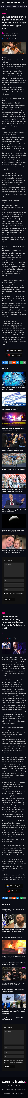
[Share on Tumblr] (12, 39)
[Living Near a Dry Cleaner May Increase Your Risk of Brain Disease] (14, 379)
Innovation (20, 6)
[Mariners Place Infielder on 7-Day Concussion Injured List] (14, 460)
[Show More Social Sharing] (15, 39)
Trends (4, 13)
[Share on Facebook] (3, 39)
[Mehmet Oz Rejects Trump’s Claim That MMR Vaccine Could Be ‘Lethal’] (14, 501)
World (2, 6)
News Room (7, 33)
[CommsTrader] (13, 2)
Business (8, 6)
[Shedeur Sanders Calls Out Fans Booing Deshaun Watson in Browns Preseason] (14, 481)
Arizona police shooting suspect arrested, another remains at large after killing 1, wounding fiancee (13, 931)
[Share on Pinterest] (7, 39)
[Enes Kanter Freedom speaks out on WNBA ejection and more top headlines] (14, 974)
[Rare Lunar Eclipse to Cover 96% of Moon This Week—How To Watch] (14, 521)
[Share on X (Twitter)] (5, 39)
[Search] (25, 2)
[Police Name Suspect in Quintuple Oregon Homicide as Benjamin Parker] (14, 419)
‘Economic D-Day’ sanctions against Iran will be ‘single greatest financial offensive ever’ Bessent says (13, 1011)
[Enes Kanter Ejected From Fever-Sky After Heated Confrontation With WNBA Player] (14, 440)
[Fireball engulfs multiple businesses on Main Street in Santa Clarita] (14, 947)
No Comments (6, 35)
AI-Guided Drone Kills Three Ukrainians (12, 937)
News (3, 613)
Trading (14, 6)
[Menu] (3, 2)
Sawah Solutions (14, 1090)
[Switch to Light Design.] (23, 2)
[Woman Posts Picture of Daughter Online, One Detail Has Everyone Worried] (14, 542)
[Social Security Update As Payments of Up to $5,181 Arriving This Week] (14, 399)
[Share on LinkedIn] (10, 39)
